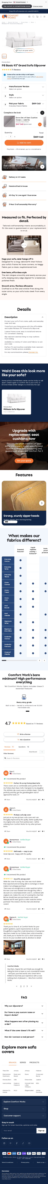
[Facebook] (16, 1143)
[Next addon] (42, 113)
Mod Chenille (7, 614)
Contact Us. (33, 352)
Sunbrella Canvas (7, 638)
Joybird (38, 1079)
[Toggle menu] (44, 16)
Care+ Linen (6, 599)
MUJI (15, 1090)
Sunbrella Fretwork (7, 645)
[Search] (33, 16)
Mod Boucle (6, 607)
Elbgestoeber (29, 1090)
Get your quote (24, 461)
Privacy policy (25, 1162)
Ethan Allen (28, 1079)
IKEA (37, 1083)
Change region (38, 6)
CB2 (15, 1079)
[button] (24, 88)
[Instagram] (4, 1143)
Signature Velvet (7, 622)
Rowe (26, 1074)
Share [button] (8, 800)
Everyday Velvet (7, 568)
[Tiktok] (23, 1143)
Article (16, 1070)
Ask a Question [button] (25, 740)
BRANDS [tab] (12, 1062)
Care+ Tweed (6, 591)
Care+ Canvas (7, 583)
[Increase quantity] (15, 136)
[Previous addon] (37, 113)
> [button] (31, 986)
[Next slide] (41, 503)
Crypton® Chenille (7, 653)
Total (41, 133)
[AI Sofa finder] (29, 16)
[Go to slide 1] (4, 56)
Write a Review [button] (25, 734)
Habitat (38, 1070)
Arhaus (27, 1070)
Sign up (41, 1131)
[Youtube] (29, 1143)
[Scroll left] (40, 660)
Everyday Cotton (7, 560)
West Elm (6, 1070)
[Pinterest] (10, 1143)
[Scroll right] (44, 660)
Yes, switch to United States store (17, 6)
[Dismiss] (46, 2)
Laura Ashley (7, 1083)
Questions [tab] (22, 747)
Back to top (40, 1162)
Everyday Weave (7, 576)
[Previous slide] (6, 503)
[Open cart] (37, 16)
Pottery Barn (7, 1079)
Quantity (8, 133)
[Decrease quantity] (6, 136)
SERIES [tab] (23, 1062)
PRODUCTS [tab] (34, 1062)
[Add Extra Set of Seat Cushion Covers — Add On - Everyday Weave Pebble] (40, 124)
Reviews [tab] (7, 747)
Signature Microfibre (8, 630)
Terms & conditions (7, 1162)
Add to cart (25, 143)
